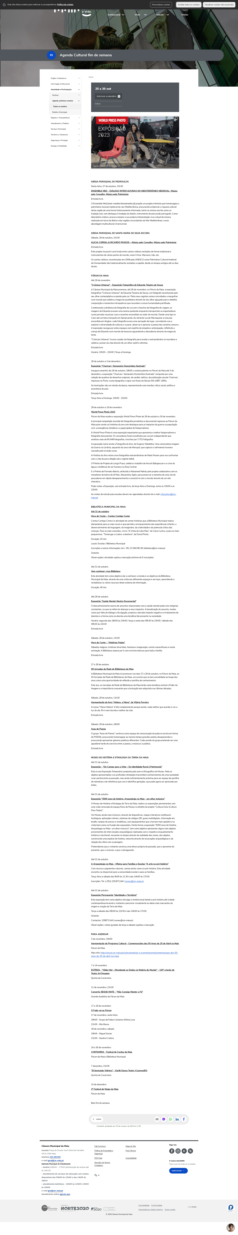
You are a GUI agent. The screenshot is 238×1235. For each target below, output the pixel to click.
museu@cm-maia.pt (134, 881)
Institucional (114, 14)
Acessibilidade (143, 1205)
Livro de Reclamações (49, 1208)
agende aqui (65, 1194)
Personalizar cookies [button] (161, 4)
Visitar (184, 14)
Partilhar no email (157, 1119)
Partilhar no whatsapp (170, 1119)
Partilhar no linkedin (177, 1119)
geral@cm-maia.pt (56, 1160)
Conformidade (156, 1205)
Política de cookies (65, 4)
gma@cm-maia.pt (55, 1190)
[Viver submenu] (145, 9)
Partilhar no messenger (163, 1119)
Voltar (98, 1119)
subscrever (177, 1170)
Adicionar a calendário (106, 96)
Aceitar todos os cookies (189, 4)
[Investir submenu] (168, 9)
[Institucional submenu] (123, 9)
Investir (160, 14)
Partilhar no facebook (184, 1119)
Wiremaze (192, 1207)
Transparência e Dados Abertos (150, 1209)
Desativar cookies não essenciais (219, 4)
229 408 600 (55, 1157)
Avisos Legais (170, 1209)
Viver (137, 14)
